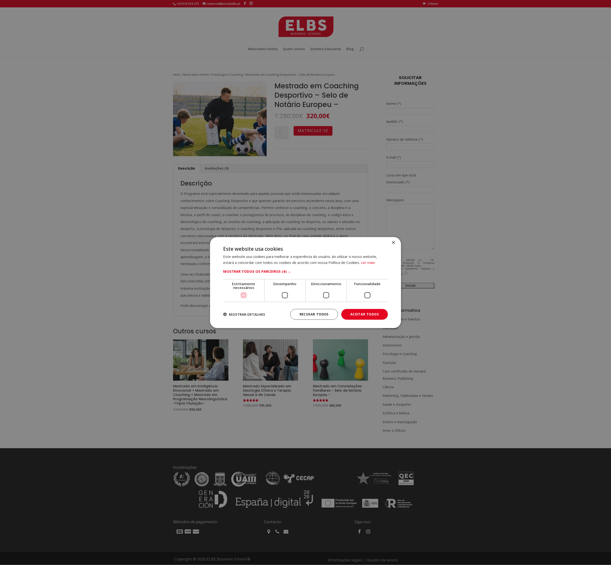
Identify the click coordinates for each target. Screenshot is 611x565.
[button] (305, 271)
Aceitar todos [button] (364, 314)
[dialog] (305, 282)
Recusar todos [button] (314, 314)
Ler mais (368, 262)
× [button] (393, 243)
